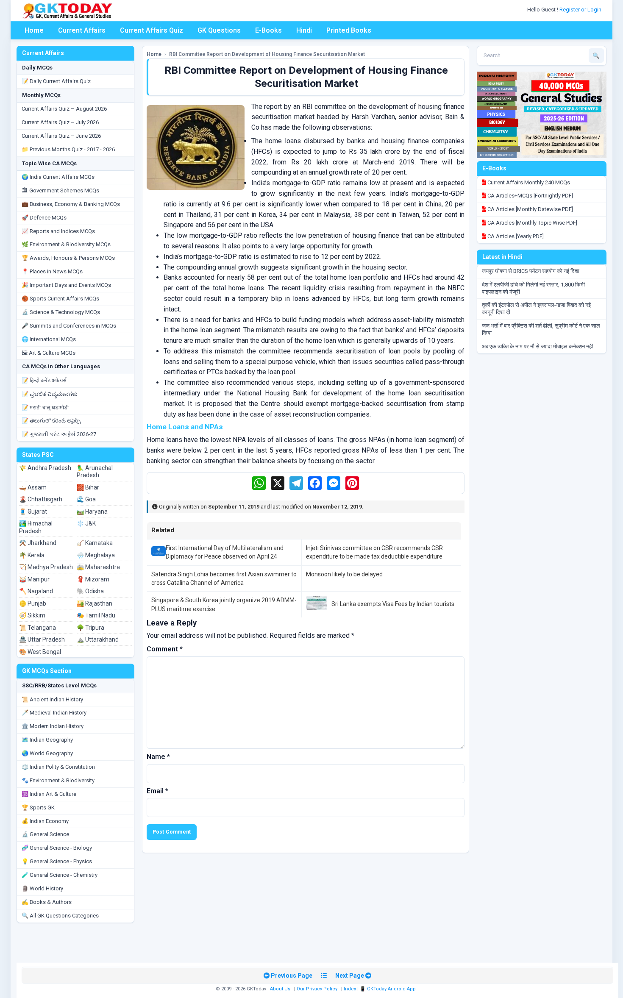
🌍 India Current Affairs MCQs (58, 177)
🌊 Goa (86, 499)
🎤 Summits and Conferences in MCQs (69, 325)
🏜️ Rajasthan (94, 603)
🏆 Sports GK (38, 807)
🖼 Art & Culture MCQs (48, 353)
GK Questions (219, 30)
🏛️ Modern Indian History (52, 726)
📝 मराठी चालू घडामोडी (45, 407)
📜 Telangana (37, 627)
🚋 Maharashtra (98, 567)
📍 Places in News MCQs (52, 271)
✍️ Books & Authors (47, 902)
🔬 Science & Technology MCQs (61, 312)
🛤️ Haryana (92, 511)
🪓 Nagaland (36, 591)
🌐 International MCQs (49, 339)
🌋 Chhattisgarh (40, 499)
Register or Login (581, 9)
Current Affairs (82, 30)
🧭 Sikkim (32, 615)
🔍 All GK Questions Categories (60, 915)
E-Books (268, 30)
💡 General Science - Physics (57, 861)
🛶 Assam (33, 487)
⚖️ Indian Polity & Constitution (58, 767)
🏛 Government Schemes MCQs (60, 190)
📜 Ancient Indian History (52, 699)
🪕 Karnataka (95, 542)
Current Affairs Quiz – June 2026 (61, 136)
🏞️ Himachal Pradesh (36, 527)
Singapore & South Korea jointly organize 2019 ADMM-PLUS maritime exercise (224, 604)
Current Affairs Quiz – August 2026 (64, 109)
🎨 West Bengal (40, 651)
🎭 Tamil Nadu (96, 615)
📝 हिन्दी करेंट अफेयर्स (44, 380)
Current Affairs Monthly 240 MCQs (528, 182)
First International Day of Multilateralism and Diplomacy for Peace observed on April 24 (225, 552)
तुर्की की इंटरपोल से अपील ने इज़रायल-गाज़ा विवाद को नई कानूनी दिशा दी (536, 308)
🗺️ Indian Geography (47, 740)
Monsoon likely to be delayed (344, 574)
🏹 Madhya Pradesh (46, 567)
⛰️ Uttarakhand (98, 639)
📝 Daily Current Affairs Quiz (56, 81)
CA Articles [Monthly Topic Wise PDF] (531, 223)
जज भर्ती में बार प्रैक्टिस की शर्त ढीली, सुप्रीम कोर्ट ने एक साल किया (541, 329)
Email (157, 791)
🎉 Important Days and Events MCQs (66, 285)
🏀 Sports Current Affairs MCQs (60, 298)
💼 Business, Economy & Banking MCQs (71, 204)
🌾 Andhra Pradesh (45, 467)
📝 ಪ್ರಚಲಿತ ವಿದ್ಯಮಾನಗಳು (50, 394)
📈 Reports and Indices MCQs (58, 231)
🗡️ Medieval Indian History (54, 712)
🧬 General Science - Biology (57, 848)
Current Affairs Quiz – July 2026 (60, 122)
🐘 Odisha (90, 591)
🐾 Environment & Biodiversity (58, 780)
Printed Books (348, 30)
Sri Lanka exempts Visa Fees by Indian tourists (392, 603)
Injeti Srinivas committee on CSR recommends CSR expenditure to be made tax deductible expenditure (374, 552)
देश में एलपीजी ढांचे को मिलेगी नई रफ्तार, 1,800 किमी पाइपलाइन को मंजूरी (533, 288)
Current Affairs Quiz (151, 30)
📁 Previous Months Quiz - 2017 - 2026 (68, 149)
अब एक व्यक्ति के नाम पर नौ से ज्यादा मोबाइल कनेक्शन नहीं (537, 346)
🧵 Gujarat (33, 511)
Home (34, 30)
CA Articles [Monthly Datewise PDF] (529, 209)
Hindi (304, 30)
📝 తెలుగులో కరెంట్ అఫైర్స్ (51, 420)
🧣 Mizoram (93, 579)
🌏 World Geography (47, 753)
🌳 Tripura (90, 627)
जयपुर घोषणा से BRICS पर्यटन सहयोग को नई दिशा (530, 271)
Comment (165, 649)
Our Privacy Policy (317, 989)
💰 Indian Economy (45, 821)
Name (158, 757)
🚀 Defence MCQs (44, 217)
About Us (280, 989)
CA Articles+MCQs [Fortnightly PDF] (529, 195)
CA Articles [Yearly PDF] (515, 236)
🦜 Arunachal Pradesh (95, 471)
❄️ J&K (86, 523)
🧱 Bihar (88, 487)
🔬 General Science (45, 834)
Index (350, 989)
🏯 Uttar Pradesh (42, 639)
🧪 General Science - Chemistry (59, 875)
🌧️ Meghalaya (96, 555)
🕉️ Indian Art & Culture (49, 794)
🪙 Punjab (32, 603)
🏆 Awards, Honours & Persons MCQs (68, 258)
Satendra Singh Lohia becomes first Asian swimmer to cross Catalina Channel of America (224, 578)
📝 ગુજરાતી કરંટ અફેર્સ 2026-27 (59, 434)
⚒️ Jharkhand (37, 542)
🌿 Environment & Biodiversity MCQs (66, 244)
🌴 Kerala (31, 555)
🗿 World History (42, 888)
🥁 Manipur (34, 579)
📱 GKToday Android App (388, 989)
